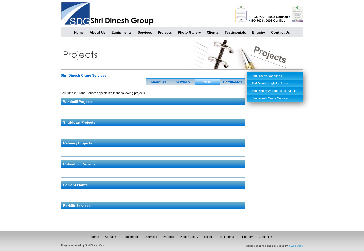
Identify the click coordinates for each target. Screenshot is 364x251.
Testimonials (235, 32)
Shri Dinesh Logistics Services (271, 83)
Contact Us (280, 32)
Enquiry (258, 32)
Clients (213, 32)
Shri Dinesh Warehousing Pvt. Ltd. (274, 91)
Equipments (121, 32)
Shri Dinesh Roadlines (266, 76)
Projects (165, 32)
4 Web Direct (296, 245)
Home (79, 32)
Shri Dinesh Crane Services (270, 98)
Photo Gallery (189, 32)
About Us (97, 32)
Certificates (232, 82)
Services (145, 32)
